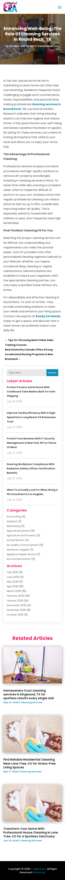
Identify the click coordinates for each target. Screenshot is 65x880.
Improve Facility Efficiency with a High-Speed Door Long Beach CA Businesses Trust (31, 417)
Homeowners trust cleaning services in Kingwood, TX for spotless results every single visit (28, 694)
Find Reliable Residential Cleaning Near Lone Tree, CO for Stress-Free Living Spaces (29, 763)
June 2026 (13, 577)
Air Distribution (15, 540)
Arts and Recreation (19, 559)
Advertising (13, 526)
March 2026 (14, 591)
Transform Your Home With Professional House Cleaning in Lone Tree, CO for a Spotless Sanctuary (30, 832)
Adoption (12, 521)
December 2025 (16, 605)
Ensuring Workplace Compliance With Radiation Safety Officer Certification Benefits (31, 468)
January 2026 (15, 600)
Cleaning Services (48, 46)
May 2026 (12, 581)
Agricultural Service (18, 530)
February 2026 (15, 595)
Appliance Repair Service (21, 554)
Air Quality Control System (23, 545)
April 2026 (12, 586)
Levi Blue (14, 46)
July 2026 (12, 572)
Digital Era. (39, 869)
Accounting (14, 516)
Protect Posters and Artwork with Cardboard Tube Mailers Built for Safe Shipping (31, 391)
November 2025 (16, 610)
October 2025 (15, 614)
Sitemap (39, 872)
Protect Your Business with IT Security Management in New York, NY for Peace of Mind (31, 443)
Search (52, 372)
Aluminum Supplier (18, 549)
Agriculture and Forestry (21, 535)
